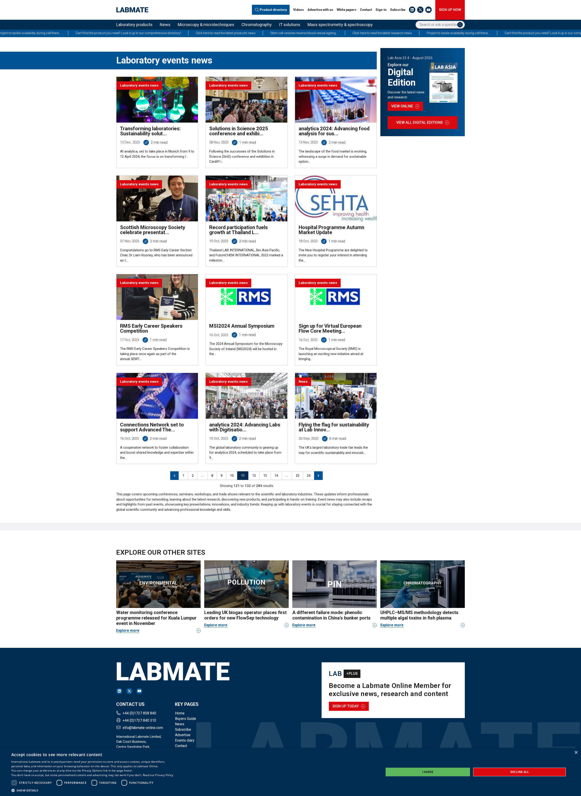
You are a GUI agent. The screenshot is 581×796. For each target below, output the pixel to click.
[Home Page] (132, 9)
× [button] (576, 752)
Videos (298, 10)
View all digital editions (419, 122)
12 (254, 475)
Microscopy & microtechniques (206, 24)
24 (308, 475)
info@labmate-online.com (143, 728)
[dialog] (290, 772)
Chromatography (256, 24)
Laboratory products (134, 24)
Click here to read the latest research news (315, 33)
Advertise (182, 735)
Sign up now (450, 10)
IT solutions (289, 24)
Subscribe (397, 10)
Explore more (127, 630)
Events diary (184, 740)
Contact (366, 10)
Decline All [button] (519, 772)
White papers (346, 10)
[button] (92, 790)
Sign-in (381, 10)
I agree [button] (427, 772)
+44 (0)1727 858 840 (139, 713)
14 (276, 475)
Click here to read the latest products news (158, 33)
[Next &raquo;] (318, 475)
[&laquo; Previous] (174, 475)
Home (180, 713)
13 (265, 475)
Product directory (273, 10)
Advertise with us (320, 10)
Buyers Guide (185, 718)
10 (232, 475)
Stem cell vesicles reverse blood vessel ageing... (236, 33)
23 (297, 475)
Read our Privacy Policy (158, 775)
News (165, 24)
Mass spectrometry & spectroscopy (340, 24)
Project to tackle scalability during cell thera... (390, 33)
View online (402, 106)
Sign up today (345, 706)
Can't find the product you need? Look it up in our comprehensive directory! (60, 33)
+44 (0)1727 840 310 (139, 720)
